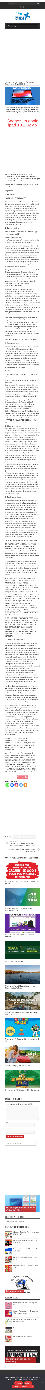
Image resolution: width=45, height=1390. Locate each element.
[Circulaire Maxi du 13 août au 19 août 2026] (8, 1271)
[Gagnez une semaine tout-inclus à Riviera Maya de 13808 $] (22, 1010)
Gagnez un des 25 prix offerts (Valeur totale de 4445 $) (21, 849)
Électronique (30, 82)
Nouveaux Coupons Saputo (22, 1336)
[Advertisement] (22, 55)
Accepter (18, 1383)
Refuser (28, 1383)
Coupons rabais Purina (20, 1328)
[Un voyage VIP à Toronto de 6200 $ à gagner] (22, 1087)
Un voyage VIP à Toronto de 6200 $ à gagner (22, 1090)
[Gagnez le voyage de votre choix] (22, 1063)
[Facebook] (12, 785)
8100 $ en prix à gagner (14, 961)
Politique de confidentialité (23, 1386)
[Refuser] (42, 1382)
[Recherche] (38, 3)
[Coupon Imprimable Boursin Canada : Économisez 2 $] (8, 1325)
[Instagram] (16, 785)
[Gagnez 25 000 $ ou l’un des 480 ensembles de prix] (22, 879)
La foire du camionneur (14, 1291)
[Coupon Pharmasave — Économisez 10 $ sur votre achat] (8, 1316)
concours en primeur (28, 837)
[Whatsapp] (7, 785)
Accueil (10, 82)
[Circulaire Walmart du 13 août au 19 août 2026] (8, 1254)
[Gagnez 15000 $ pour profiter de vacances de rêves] (22, 1036)
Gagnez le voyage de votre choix (17, 1065)
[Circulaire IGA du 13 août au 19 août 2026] (8, 1263)
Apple (16, 837)
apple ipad (16, 174)
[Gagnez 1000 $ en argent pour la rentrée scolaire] (22, 932)
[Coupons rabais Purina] (8, 1333)
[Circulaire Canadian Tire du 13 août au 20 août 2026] (8, 1237)
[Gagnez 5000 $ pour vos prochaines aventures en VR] (22, 906)
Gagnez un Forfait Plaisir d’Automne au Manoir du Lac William (20, 987)
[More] (25, 785)
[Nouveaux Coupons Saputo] (8, 1342)
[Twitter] (21, 785)
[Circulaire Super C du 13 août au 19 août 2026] (8, 1246)
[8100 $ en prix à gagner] (22, 959)
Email (8, 1129)
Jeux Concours (19, 82)
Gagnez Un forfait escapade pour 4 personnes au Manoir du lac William (23, 843)
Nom (7, 1122)
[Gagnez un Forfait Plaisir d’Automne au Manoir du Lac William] (22, 983)
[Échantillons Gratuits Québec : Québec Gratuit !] (22, 18)
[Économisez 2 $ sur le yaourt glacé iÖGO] (8, 1308)
